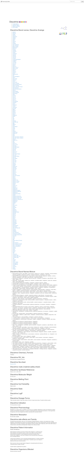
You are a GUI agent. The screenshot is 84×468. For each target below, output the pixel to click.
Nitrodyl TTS (15, 185)
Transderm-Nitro (16, 255)
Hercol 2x (14, 98)
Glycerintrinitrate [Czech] (17, 84)
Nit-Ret (14, 128)
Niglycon (14, 124)
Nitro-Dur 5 (15, 152)
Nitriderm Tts (15, 140)
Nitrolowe (14, 213)
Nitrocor (14, 176)
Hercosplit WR (15, 101)
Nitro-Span (14, 160)
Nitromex (14, 215)
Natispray (14, 120)
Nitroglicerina (15, 189)
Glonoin (14, 81)
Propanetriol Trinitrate (16, 233)
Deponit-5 (14, 69)
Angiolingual (15, 36)
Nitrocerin (14, 169)
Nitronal (14, 216)
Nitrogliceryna (15, 192)
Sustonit (14, 250)
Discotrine (14, 71)
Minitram (14, 110)
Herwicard (14, 102)
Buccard (14, 49)
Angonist (14, 41)
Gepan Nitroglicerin (16, 76)
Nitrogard (14, 186)
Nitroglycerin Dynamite (17, 196)
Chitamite (14, 56)
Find (82, 1)
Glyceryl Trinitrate (16, 92)
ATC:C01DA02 (15, 27)
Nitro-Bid (14, 149)
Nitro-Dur (14, 150)
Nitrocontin (14, 174)
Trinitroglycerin (15, 263)
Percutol (14, 229)
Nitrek (14, 135)
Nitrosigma (14, 222)
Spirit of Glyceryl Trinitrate (17, 243)
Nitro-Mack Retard (16, 156)
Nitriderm (14, 139)
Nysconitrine (15, 226)
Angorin (14, 42)
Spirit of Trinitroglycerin (17, 245)
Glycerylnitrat (15, 93)
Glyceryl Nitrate (15, 91)
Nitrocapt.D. (15, 168)
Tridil (13, 258)
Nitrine (14, 142)
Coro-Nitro (14, 62)
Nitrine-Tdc (15, 143)
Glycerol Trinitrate (16, 85)
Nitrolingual (15, 210)
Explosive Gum (15, 74)
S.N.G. (14, 238)
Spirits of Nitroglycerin (16, 246)
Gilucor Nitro (15, 78)
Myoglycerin (15, 115)
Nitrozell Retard (15, 225)
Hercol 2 (14, 97)
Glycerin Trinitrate (16, 83)
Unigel (14, 267)
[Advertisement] (42, 11)
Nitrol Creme (15, 205)
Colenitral (14, 57)
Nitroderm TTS (15, 180)
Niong (14, 125)
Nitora (14, 130)
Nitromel (14, 214)
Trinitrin (14, 260)
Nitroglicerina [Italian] (16, 190)
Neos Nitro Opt (15, 122)
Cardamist (14, 51)
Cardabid (14, 50)
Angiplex (14, 37)
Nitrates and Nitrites (16, 26)
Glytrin (14, 94)
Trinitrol (14, 265)
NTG (13, 118)
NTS (13, 119)
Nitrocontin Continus (16, 175)
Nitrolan (14, 206)
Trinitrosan (14, 266)
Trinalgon (14, 259)
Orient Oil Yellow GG (16, 227)
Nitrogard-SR (15, 188)
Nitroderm (14, 178)
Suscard (14, 248)
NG (13, 117)
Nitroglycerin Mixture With (17, 197)
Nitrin (13, 141)
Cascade (14, 54)
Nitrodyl (14, 184)
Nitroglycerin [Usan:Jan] (17, 198)
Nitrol (13, 204)
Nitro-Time (14, 161)
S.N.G (14, 237)
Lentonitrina (15, 107)
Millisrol (14, 109)
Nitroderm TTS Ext (16, 181)
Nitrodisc (14, 183)
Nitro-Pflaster (15, 158)
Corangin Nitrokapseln (17, 59)
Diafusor (14, 70)
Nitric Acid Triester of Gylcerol (18, 138)
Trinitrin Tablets (15, 262)
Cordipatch (15, 60)
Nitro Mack (14, 145)
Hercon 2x (14, 100)
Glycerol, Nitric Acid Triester (18, 86)
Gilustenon (14, 79)
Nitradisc (14, 131)
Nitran (14, 134)
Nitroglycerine (15, 200)
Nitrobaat (14, 164)
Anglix (14, 40)
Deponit (14, 65)
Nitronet (14, 217)
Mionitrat (14, 112)
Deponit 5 (14, 66)
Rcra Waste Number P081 (17, 234)
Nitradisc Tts (15, 133)
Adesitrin (14, 32)
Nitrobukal (14, 167)
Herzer (14, 103)
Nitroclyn (14, 173)
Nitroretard (14, 221)
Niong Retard (15, 126)
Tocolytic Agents (15, 23)
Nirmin (14, 127)
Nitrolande (14, 207)
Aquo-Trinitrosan (16, 45)
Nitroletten (14, 209)
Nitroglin (14, 194)
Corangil (14, 58)
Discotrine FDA (13, 364)
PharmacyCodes (6, 1)
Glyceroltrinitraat (16, 87)
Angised (14, 38)
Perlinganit (14, 231)
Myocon (14, 114)
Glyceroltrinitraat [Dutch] (17, 89)
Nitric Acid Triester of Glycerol (18, 136)
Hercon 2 (14, 99)
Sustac (14, 249)
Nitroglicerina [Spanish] (17, 191)
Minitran (14, 111)
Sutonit (14, 251)
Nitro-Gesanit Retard (16, 153)
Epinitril (14, 73)
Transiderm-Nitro (16, 257)
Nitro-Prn (14, 159)
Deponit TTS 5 (15, 68)
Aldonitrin (14, 33)
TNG (13, 252)
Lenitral (14, 106)
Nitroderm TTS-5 (16, 182)
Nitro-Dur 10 (15, 151)
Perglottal (14, 230)
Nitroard (14, 163)
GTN (13, 75)
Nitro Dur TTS (15, 144)
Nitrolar (14, 208)
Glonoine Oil (15, 82)
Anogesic (14, 43)
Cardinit (14, 52)
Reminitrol (14, 235)
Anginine (14, 35)
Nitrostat (14, 224)
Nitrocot (14, 177)
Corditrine (14, 61)
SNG (13, 239)
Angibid (14, 34)
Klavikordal (15, 104)
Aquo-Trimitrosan (16, 44)
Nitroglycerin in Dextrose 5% (18, 199)
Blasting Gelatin (15, 46)
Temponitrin (15, 254)
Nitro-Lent (14, 155)
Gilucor (14, 77)
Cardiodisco (15, 53)
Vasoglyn (14, 268)
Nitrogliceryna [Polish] (16, 193)
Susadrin (14, 247)
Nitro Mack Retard (16, 147)
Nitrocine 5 (14, 172)
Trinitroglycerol (15, 264)
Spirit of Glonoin (15, 242)
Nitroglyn (14, 202)
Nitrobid (14, 165)
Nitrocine (14, 171)
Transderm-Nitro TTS (16, 256)
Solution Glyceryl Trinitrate (17, 240)
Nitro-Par (14, 157)
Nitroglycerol (15, 201)
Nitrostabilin (15, 223)
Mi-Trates (14, 108)
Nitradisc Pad (15, 132)
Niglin (14, 123)
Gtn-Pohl (14, 95)
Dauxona (14, 63)
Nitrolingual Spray (16, 212)
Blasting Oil (15, 48)
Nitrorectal (14, 219)
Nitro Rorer (15, 148)
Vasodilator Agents (16, 25)
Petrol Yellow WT (16, 232)
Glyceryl (14, 90)
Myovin (14, 116)
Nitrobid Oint (15, 166)
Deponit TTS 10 (15, 67)
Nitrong (14, 218)
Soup (13, 241)
